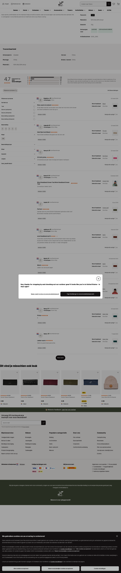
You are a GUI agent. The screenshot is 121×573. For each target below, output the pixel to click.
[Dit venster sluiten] (98, 279)
